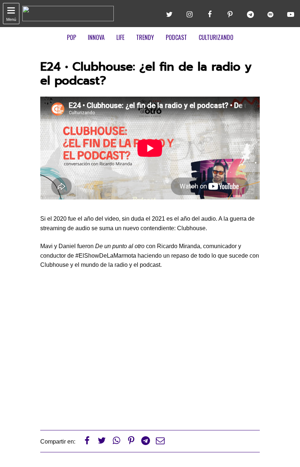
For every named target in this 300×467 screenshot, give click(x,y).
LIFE (120, 37)
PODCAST (176, 37)
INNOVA (96, 37)
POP (71, 37)
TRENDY (145, 37)
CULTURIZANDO (216, 37)
